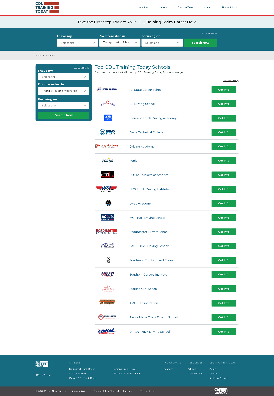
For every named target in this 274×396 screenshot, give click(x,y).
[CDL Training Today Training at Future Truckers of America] (109, 174)
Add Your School (218, 378)
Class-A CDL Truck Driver (126, 373)
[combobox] (77, 42)
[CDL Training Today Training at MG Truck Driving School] (109, 217)
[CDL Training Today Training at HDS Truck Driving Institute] (109, 189)
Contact (213, 373)
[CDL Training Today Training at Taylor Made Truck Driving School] (109, 317)
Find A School (229, 7)
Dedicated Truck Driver (82, 369)
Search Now (200, 42)
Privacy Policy (79, 391)
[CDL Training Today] (51, 7)
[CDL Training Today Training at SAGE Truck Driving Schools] (109, 246)
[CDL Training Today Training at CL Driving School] (109, 103)
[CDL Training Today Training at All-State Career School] (109, 90)
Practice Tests (185, 7)
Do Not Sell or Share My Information (114, 391)
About (212, 369)
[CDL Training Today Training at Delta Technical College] (109, 132)
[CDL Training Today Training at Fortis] (109, 160)
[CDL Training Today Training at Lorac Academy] (109, 203)
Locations (143, 7)
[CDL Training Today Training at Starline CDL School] (109, 288)
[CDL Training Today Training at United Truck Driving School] (109, 331)
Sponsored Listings (230, 80)
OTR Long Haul (77, 373)
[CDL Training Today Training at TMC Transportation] (109, 303)
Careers (163, 7)
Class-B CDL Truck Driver (83, 378)
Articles (207, 7)
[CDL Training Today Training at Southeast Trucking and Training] (109, 260)
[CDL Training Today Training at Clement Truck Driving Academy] (109, 118)
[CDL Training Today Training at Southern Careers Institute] (109, 274)
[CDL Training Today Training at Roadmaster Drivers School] (109, 231)
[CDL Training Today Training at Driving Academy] (109, 146)
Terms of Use (147, 391)
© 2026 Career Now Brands (50, 391)
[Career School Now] (222, 391)
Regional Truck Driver (124, 369)
